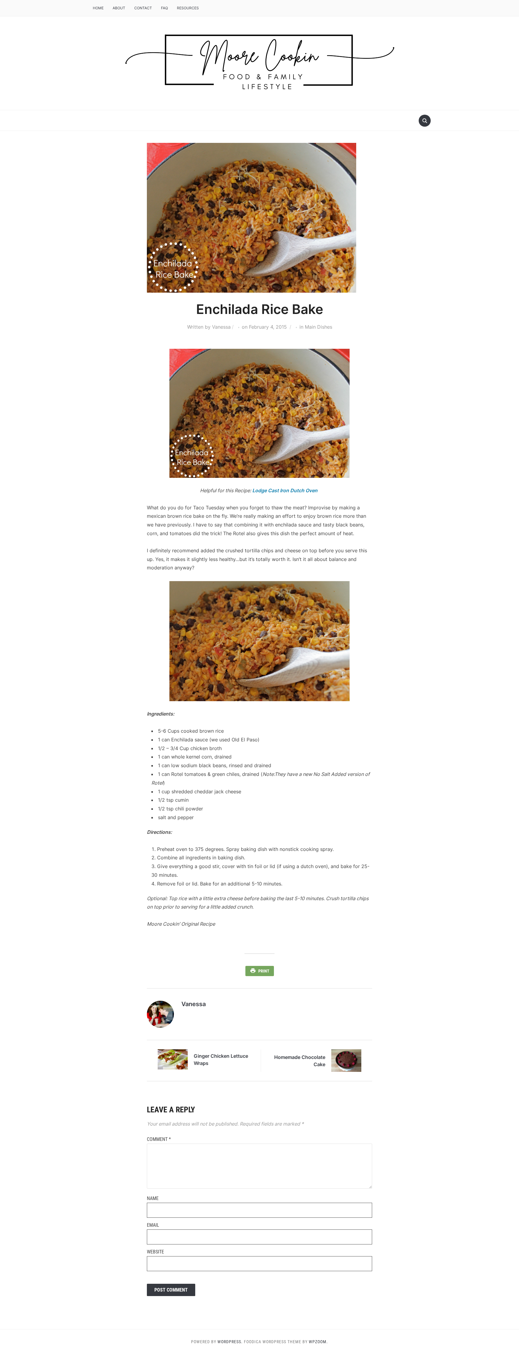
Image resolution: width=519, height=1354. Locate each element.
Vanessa (221, 327)
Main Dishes (318, 327)
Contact (143, 8)
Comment (159, 1139)
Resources (188, 8)
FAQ (164, 8)
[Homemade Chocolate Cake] (346, 1060)
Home (98, 8)
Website (155, 1252)
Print (263, 971)
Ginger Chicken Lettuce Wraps (221, 1059)
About (119, 8)
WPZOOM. (318, 1341)
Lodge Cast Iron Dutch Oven (284, 490)
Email (153, 1225)
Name (153, 1198)
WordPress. (230, 1341)
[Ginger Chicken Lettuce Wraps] (172, 1059)
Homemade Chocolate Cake (299, 1060)
